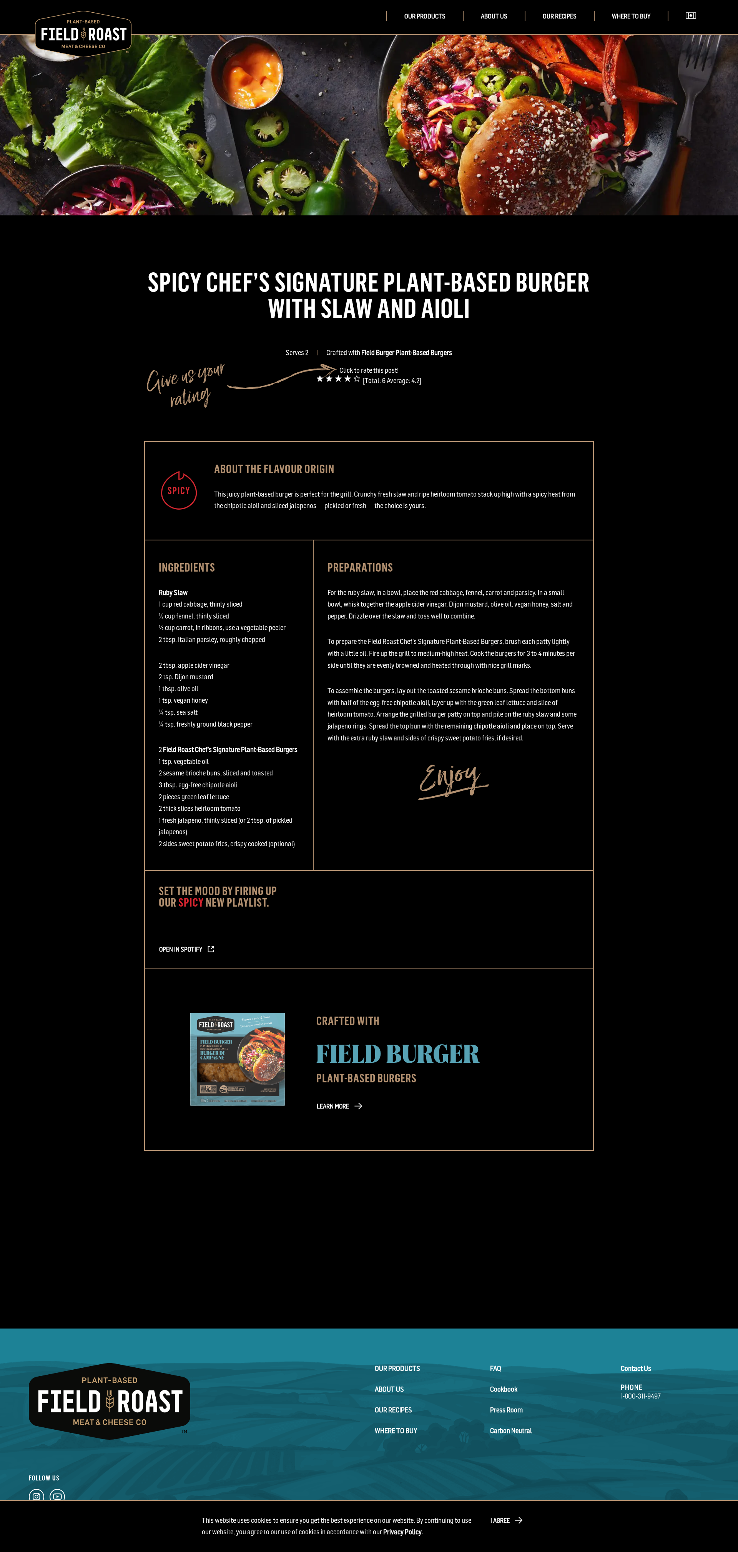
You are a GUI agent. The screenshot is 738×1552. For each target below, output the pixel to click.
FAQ (495, 1368)
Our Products (424, 16)
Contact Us (636, 1368)
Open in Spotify (180, 949)
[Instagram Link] (36, 1498)
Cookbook (503, 1389)
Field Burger (398, 1052)
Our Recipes (560, 16)
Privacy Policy (402, 1532)
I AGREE (500, 1520)
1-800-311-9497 (641, 1396)
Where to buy (631, 16)
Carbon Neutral (511, 1431)
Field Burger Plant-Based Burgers (406, 352)
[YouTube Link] (57, 1498)
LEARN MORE (333, 1106)
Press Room (506, 1410)
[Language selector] (693, 26)
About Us (494, 16)
